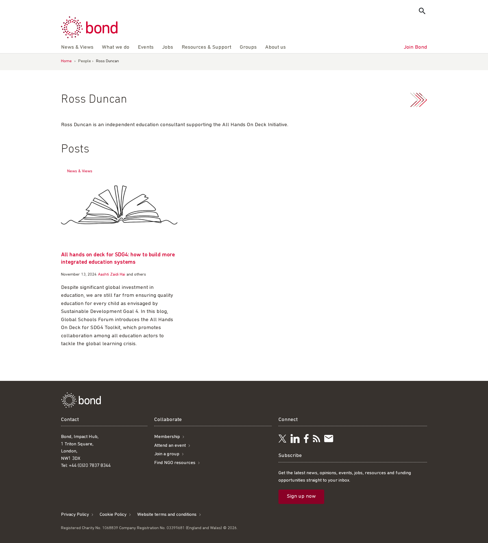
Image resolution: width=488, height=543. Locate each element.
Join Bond (415, 47)
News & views (79, 171)
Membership (167, 436)
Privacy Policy (75, 514)
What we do (115, 47)
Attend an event (170, 445)
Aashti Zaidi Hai (111, 274)
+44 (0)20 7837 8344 (90, 465)
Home (66, 61)
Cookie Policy (113, 514)
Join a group (166, 454)
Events (146, 47)
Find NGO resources (174, 462)
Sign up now (301, 496)
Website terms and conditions (167, 514)
